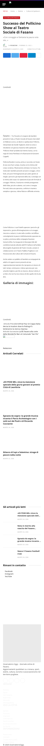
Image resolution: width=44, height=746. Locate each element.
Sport (5, 692)
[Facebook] (3, 90)
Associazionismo (9, 724)
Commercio (7, 718)
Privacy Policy (8, 742)
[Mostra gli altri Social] (38, 55)
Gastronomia (8, 721)
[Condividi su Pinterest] (23, 55)
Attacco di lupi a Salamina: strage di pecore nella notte (20, 453)
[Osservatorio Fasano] (25, 4)
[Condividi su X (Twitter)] (15, 55)
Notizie (6, 690)
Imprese (6, 716)
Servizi (5, 711)
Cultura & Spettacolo (11, 18)
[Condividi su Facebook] (7, 55)
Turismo (6, 713)
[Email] (3, 102)
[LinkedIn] (3, 95)
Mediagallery (8, 703)
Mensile (6, 700)
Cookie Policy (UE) (10, 739)
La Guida (6, 726)
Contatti (6, 737)
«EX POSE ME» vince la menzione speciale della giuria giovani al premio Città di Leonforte (21, 385)
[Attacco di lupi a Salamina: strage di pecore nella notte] (22, 440)
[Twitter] (3, 92)
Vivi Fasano (7, 695)
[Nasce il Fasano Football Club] (9, 554)
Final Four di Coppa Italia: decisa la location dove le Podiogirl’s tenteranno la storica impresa (22, 326)
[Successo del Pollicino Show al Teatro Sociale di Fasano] (22, 71)
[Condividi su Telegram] (32, 55)
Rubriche (7, 697)
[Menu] (4, 4)
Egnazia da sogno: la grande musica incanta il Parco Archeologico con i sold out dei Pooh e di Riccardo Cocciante (20, 419)
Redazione (14, 45)
